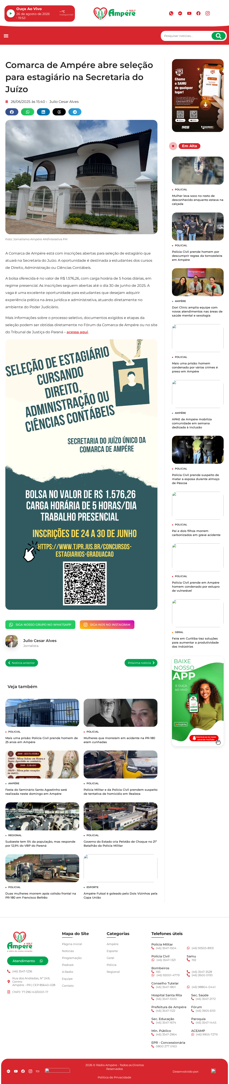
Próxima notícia (139, 663)
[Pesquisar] (219, 36)
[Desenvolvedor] (213, 1071)
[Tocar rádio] (11, 13)
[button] (6, 36)
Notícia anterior (23, 663)
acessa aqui (77, 332)
